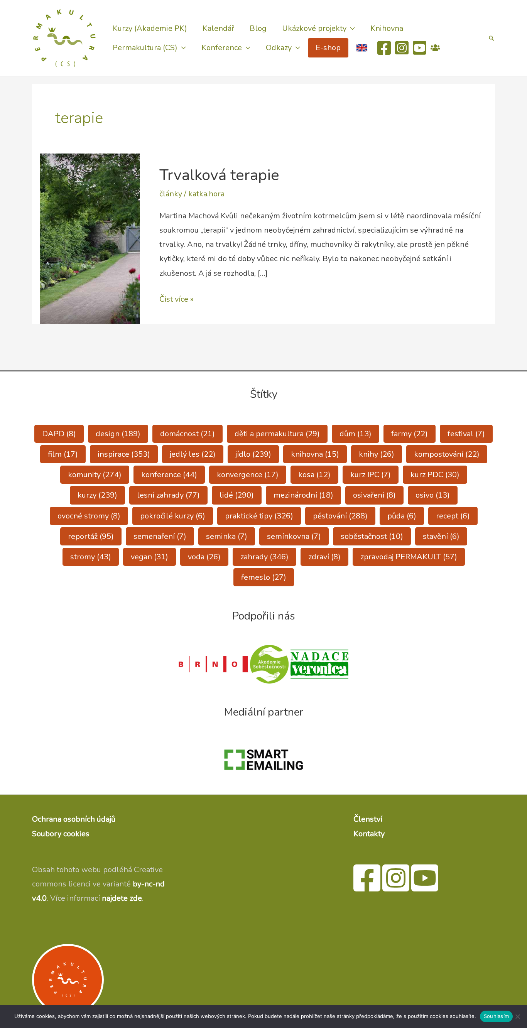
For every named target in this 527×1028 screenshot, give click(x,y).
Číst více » (176, 300)
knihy (376, 454)
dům (356, 434)
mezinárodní (303, 495)
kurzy (97, 495)
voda (204, 557)
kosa (314, 474)
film (63, 454)
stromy (90, 557)
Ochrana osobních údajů (73, 819)
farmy (409, 434)
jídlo (253, 454)
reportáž (91, 536)
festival (466, 434)
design (118, 434)
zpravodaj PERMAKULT (408, 557)
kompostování (447, 454)
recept (453, 516)
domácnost (187, 434)
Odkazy (279, 47)
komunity (95, 474)
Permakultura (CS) (145, 47)
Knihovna (386, 28)
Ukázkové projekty (314, 28)
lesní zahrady (168, 495)
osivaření (374, 495)
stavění (441, 536)
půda (401, 516)
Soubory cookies (61, 834)
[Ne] (517, 1016)
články (170, 194)
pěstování (340, 516)
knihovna (315, 454)
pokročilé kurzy (172, 516)
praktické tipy (259, 516)
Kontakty (369, 834)
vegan (149, 557)
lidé (237, 495)
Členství (367, 819)
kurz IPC (370, 474)
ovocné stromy (88, 516)
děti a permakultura (277, 434)
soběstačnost (372, 536)
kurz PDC (434, 474)
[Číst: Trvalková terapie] (90, 238)
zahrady (264, 557)
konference (169, 474)
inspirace (124, 454)
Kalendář (218, 28)
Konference (221, 47)
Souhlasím (496, 1016)
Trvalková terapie (219, 175)
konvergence (248, 474)
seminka (226, 536)
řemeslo (263, 577)
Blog (258, 28)
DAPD (59, 434)
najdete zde (122, 898)
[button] (491, 38)
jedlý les (193, 454)
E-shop (328, 47)
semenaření (159, 536)
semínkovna (294, 536)
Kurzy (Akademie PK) (150, 28)
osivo (433, 495)
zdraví (324, 557)
